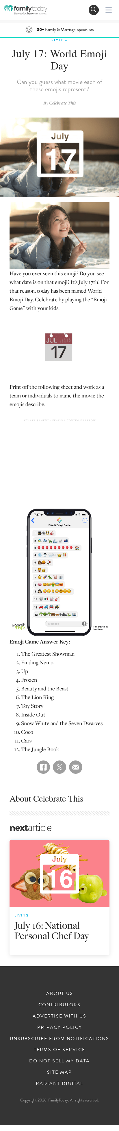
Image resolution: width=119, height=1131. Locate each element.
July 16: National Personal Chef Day (51, 930)
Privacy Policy (59, 1027)
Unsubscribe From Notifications (59, 1038)
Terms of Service (59, 1049)
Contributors (59, 1004)
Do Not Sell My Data (59, 1060)
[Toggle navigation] (93, 10)
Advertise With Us (59, 1016)
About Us (59, 993)
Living (59, 40)
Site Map (59, 1072)
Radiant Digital (59, 1083)
